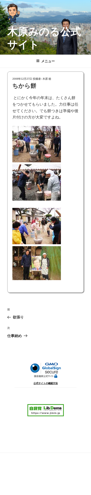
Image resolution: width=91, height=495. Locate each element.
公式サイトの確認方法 (45, 383)
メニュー (48, 61)
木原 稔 (46, 78)
